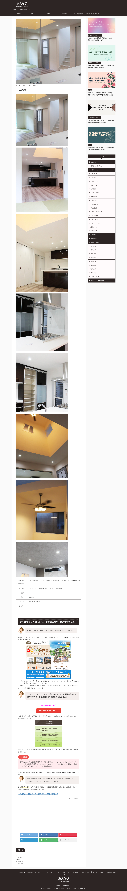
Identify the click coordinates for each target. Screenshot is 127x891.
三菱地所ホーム (95, 200)
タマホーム (93, 185)
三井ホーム (93, 227)
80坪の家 (93, 273)
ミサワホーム (94, 215)
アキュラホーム (95, 223)
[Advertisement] (48, 816)
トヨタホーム (94, 204)
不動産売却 (64, 14)
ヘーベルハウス (95, 192)
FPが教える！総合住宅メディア (63, 885)
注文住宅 (19, 14)
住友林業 (93, 189)
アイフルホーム (95, 219)
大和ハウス (93, 231)
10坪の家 (93, 246)
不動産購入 (49, 14)
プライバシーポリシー (98, 872)
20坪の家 (93, 250)
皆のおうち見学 (78, 14)
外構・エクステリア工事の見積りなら (81, 872)
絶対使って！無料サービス (93, 14)
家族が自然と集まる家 (20, 862)
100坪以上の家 (94, 276)
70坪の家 (93, 269)
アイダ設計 (93, 208)
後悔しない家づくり (96, 166)
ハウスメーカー (34, 14)
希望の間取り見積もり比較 (47, 710)
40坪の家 (93, 257)
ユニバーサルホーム (96, 212)
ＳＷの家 (19, 857)
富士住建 (93, 177)
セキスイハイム (95, 181)
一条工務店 (93, 173)
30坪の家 (93, 254)
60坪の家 (93, 265)
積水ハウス (93, 196)
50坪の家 (93, 261)
